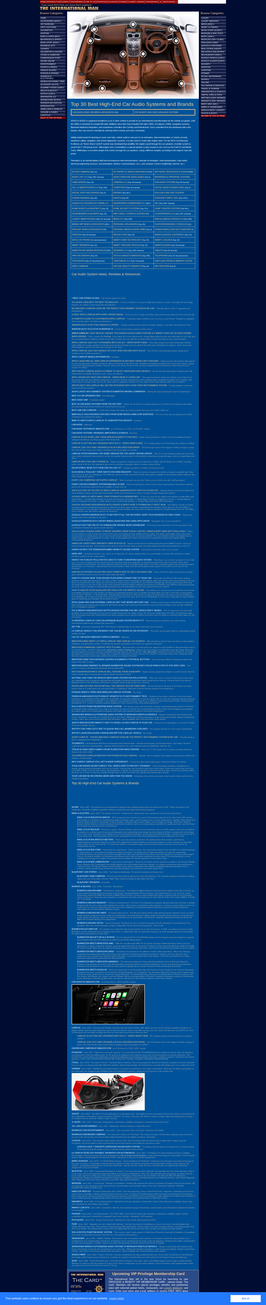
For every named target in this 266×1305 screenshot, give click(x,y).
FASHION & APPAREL (50, 73)
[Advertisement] (133, 286)
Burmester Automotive (85, 929)
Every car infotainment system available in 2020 (98, 484)
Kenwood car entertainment (88, 1130)
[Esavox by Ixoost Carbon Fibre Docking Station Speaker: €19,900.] (108, 1110)
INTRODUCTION (47, 106)
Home (43, 2)
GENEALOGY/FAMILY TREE (53, 81)
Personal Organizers (125, 224)
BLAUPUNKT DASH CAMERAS (91, 876)
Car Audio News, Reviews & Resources (93, 112)
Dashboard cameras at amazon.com (91, 1048)
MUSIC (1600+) (207, 36)
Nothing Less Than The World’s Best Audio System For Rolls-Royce (109, 678)
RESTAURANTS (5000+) (211, 55)
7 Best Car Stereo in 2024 (85, 298)
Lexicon (76, 1140)
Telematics (78, 743)
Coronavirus (152, 2)
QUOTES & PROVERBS (211, 46)
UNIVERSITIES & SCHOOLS (213, 92)
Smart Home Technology (127, 240)
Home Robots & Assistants (86, 208)
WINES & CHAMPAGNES (211, 107)
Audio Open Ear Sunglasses (128, 177)
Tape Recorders (81, 255)
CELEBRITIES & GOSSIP (51, 52)
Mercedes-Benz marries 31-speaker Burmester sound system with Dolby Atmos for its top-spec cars (128, 665)
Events (117, 198)
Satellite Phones (81, 240)
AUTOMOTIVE (47, 30)
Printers (77, 235)
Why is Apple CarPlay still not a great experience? (100, 762)
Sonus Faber (79, 1254)
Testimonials (77, 2)
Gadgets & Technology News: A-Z (90, 203)
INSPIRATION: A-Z (48, 97)
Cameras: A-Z (120, 182)
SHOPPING (206, 70)
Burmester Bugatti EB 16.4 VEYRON (96, 937)
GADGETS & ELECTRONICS (47, 77)
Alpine (75, 807)
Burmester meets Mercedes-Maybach (97, 961)
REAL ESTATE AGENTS (211, 49)
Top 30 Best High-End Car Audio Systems (156, 112)
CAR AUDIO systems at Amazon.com (90, 429)
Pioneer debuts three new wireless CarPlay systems (101, 692)
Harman (76, 1068)
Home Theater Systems (167, 208)
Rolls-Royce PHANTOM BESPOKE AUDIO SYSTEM (96, 706)
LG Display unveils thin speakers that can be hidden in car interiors (110, 631)
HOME (43, 18)
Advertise (101, 2)
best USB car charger (84, 410)
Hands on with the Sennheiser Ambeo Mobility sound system (105, 549)
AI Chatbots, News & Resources (130, 172)
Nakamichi (77, 1201)
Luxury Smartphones (84, 219)
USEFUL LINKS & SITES (211, 95)
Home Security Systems (126, 208)
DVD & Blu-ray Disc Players (169, 193)
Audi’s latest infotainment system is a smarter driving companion (108, 391)
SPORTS (205, 79)
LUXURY (205, 18)
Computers (119, 187)
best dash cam (80, 400)
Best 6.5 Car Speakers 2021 (86, 396)
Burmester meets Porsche (92, 970)
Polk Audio (78, 1220)
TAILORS (205, 83)
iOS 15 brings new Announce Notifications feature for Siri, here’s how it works (116, 610)
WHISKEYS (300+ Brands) (213, 101)
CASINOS (45, 49)
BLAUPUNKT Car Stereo (84, 872)
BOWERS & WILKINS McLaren (91, 913)
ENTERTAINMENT (48, 64)
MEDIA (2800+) (207, 24)
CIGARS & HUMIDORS (50, 55)
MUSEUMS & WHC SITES (212, 33)
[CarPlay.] (108, 1023)
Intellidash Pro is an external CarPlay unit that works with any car (110, 602)
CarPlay (76, 1028)
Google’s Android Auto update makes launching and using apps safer (110, 521)
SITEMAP (205, 73)
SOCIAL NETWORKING (211, 76)
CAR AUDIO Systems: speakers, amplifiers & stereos (100, 433)
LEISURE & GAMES (49, 112)
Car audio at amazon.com (85, 982)
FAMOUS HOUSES (48, 70)
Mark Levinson (80, 1161)
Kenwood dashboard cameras (88, 1134)
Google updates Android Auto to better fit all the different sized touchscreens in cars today (126, 515)
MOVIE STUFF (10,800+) (211, 30)
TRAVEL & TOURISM (210, 89)
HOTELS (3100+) (48, 94)
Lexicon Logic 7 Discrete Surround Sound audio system (108, 1147)
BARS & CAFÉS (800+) (50, 36)
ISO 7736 (76, 627)
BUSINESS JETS (48, 46)
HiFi (157, 203)
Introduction (53, 2)
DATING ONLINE (48, 61)
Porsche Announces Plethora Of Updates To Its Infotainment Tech (109, 696)
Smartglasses (163, 245)
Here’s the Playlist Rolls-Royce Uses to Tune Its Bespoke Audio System (111, 560)
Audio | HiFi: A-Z (80, 177)
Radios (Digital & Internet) (169, 235)
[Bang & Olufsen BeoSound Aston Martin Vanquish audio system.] (133, 98)
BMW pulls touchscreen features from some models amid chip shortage (113, 414)
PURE (74, 1224)
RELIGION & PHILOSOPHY (213, 52)
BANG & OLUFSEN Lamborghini (93, 862)
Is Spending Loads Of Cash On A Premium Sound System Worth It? (108, 620)
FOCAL (75, 1062)
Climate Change (136, 2)
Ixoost (75, 1114)
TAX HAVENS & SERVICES (212, 86)
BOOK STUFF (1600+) (50, 43)
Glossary (113, 2)
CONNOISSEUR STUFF (50, 58)
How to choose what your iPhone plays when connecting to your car (111, 578)
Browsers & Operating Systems (172, 177)
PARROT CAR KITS (80, 1207)
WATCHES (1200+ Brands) (213, 98)
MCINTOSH (77, 1171)
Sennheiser (78, 1238)
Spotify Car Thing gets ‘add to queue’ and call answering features (109, 729)
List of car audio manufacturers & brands (95, 637)
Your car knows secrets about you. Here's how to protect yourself (111, 766)
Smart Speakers (81, 245)
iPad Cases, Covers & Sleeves (129, 214)
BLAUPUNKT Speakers (88, 882)
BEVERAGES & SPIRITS (51, 39)
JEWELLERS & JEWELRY (52, 109)
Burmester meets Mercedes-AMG (95, 943)
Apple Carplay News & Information (91, 357)
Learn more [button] (116, 1298)
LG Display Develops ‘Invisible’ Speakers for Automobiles (103, 1153)
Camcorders (79, 182)
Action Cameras (81, 172)
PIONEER (76, 1214)
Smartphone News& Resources (89, 250)
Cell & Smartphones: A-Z (85, 187)
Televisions (78, 261)
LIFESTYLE (45, 115)
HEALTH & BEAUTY (49, 91)
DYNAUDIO (77, 1052)
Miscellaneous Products (169, 219)
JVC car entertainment (84, 1126)
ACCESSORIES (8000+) (51, 21)
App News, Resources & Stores (172, 172)
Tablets (159, 250)
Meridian (76, 1183)
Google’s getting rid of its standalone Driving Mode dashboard (108, 525)
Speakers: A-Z (120, 250)
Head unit (77, 554)
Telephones (161, 255)
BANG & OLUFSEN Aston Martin (93, 817)
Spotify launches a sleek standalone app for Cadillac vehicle (106, 733)
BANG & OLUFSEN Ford (89, 850)
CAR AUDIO (77, 424)
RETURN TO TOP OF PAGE (213, 116)
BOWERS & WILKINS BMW (89, 890)
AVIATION (45, 33)
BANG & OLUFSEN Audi (88, 829)
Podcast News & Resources (87, 229)
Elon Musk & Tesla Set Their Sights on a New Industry (101, 472)
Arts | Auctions (48, 27)
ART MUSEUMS (47, 24)
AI (160, 2)
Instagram (168, 2)
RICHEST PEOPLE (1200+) (212, 58)
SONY (74, 1261)
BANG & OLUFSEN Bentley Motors (95, 839)
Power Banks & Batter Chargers (173, 229)
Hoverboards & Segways (85, 214)
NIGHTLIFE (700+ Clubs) (212, 39)
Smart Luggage (163, 240)
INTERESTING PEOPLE (51, 100)
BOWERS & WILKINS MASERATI (91, 903)
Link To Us (90, 2)
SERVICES (206, 67)
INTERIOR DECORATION (51, 103)
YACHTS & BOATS (209, 113)
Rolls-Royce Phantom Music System (92, 1232)
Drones (117, 193)
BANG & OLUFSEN (80, 813)
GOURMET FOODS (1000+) (52, 88)
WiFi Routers (162, 266)
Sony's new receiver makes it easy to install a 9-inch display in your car (112, 723)
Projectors (120, 235)
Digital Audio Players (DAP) (169, 187)
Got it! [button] (246, 1298)
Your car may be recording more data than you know (102, 776)
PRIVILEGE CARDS (209, 43)
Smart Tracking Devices (126, 245)
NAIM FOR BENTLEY (81, 1191)
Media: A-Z (118, 219)
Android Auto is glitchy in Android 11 (92, 329)
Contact (65, 2)
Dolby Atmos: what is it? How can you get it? (96, 468)
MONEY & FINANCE (209, 27)
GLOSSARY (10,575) (49, 84)
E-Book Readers (81, 198)
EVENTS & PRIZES (49, 67)
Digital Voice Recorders (85, 193)
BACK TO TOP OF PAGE (51, 118)
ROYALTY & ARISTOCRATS (213, 61)
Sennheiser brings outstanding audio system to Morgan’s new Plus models (114, 714)
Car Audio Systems (165, 182)
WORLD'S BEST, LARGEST (213, 110)
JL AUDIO (76, 1122)
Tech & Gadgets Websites (127, 255)
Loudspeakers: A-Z (165, 214)
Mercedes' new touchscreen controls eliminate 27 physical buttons (110, 659)
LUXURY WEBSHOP (173, 1288)
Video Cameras (80, 266)
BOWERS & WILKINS (81, 886)
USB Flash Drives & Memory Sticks (173, 261)
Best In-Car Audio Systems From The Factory (97, 404)
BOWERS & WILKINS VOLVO (90, 923)
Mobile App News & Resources (88, 224)
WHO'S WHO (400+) (209, 104)
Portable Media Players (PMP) (129, 229)
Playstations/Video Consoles (171, 224)
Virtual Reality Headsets (127, 266)
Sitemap (123, 2)
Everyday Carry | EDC (166, 198)
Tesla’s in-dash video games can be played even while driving (105, 749)
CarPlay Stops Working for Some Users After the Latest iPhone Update (112, 453)
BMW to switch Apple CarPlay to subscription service (102, 420)
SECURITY (205, 64)
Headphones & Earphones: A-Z (129, 203)
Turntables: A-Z (121, 261)
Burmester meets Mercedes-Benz (95, 951)
